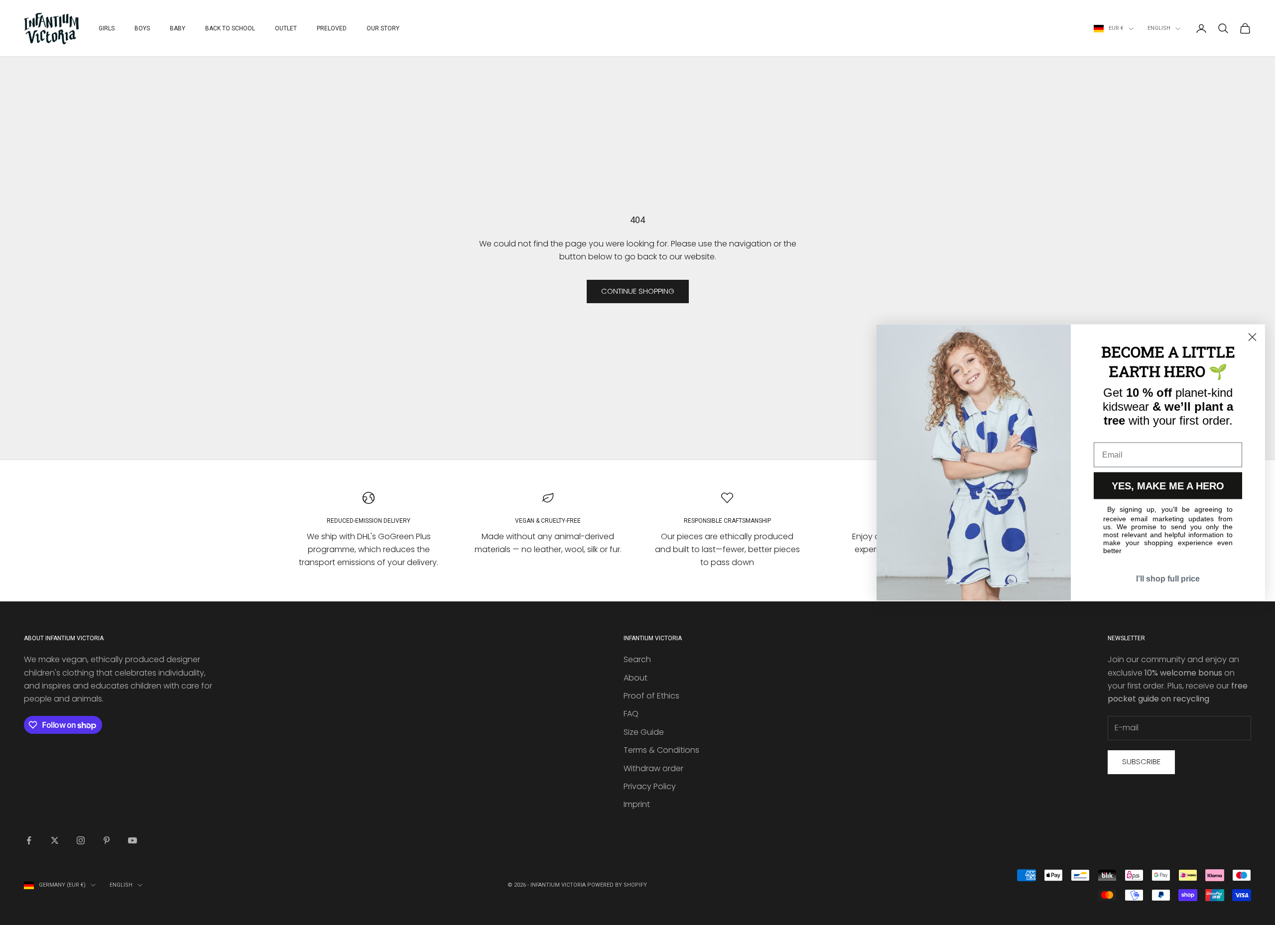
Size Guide (644, 732)
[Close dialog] (1252, 337)
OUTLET (286, 28)
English (1159, 28)
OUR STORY (383, 28)
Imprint (637, 804)
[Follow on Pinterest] (107, 840)
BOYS (142, 28)
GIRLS (107, 28)
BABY (177, 28)
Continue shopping (637, 291)
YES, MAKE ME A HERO (1168, 485)
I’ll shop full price (1168, 579)
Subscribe (1141, 761)
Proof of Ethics (651, 695)
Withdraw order (653, 768)
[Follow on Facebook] (29, 840)
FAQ (631, 713)
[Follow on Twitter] (55, 840)
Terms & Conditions (661, 750)
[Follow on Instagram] (81, 840)
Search (637, 659)
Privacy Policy (650, 786)
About (635, 678)
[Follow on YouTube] (132, 840)
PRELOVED (332, 28)
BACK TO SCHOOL (230, 28)
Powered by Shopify (617, 885)
